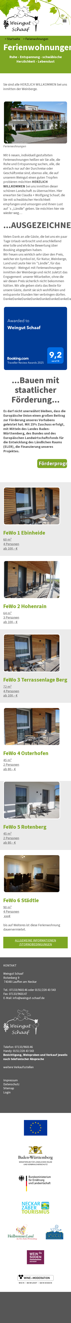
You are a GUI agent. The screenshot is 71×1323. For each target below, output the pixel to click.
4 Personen (11, 544)
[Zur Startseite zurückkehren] (21, 8)
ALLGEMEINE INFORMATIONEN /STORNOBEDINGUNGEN (35, 942)
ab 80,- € (9, 769)
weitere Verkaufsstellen (18, 1067)
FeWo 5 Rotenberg (24, 826)
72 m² (7, 686)
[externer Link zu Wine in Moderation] (35, 1282)
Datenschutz (11, 1084)
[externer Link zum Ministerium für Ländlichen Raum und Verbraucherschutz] (35, 1164)
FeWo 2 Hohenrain (25, 606)
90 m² (7, 907)
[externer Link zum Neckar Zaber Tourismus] (35, 1213)
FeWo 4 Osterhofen (25, 753)
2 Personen (11, 764)
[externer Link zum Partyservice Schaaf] (54, 1238)
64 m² (7, 613)
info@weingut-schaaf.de (28, 998)
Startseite (12, 39)
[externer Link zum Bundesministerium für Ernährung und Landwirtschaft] (35, 1190)
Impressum (10, 1080)
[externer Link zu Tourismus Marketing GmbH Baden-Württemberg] (35, 1263)
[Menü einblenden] (65, 21)
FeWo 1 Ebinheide (24, 532)
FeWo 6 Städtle (21, 900)
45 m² (7, 760)
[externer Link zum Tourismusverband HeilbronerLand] (22, 1239)
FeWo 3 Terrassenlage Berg (35, 679)
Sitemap (8, 1088)
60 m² (7, 539)
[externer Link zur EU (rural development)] (35, 1134)
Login (7, 1092)
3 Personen (11, 617)
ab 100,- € (10, 548)
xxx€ (6, 916)
